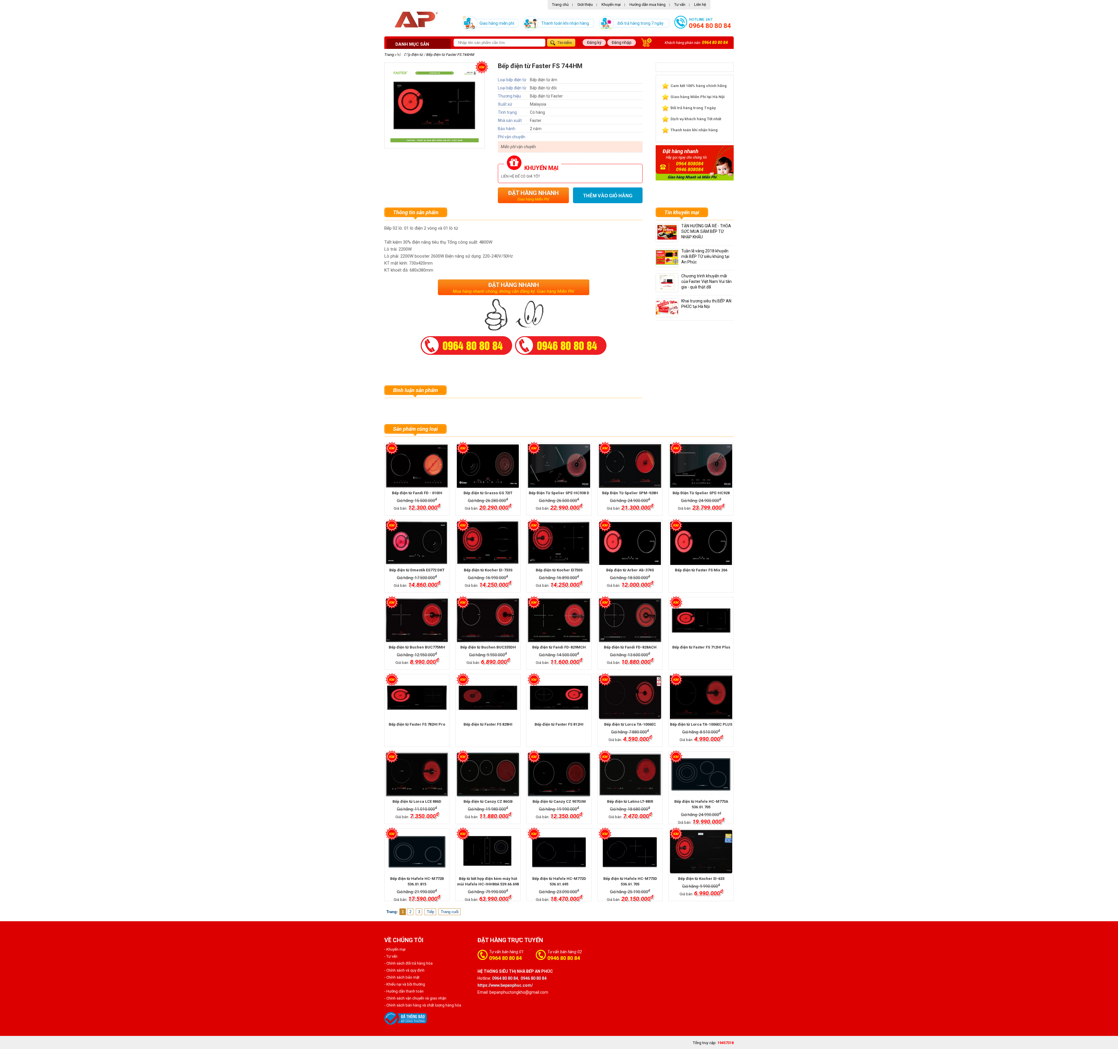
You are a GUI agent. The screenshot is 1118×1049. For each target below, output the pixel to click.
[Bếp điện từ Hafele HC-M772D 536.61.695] (559, 851)
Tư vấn (679, 4)
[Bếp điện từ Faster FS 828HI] (488, 697)
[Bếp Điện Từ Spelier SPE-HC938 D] (559, 466)
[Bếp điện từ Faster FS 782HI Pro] (417, 697)
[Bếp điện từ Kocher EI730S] (559, 543)
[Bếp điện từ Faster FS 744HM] (434, 141)
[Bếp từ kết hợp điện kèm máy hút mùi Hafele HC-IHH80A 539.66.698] (488, 851)
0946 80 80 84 (563, 958)
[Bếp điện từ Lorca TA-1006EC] (630, 697)
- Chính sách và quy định (404, 970)
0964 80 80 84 (710, 25)
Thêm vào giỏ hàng (607, 195)
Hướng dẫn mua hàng (647, 4)
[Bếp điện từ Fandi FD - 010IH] (417, 466)
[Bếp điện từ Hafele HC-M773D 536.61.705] (630, 851)
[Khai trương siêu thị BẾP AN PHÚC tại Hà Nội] (670, 313)
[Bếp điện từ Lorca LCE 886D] (417, 774)
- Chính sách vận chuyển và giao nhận (415, 998)
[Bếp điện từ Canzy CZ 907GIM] (559, 774)
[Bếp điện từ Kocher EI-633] (701, 851)
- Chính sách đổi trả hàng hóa (408, 963)
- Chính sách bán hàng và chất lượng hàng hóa (422, 1005)
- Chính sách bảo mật (402, 977)
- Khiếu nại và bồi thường (404, 984)
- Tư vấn (390, 956)
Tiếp (430, 912)
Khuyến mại (611, 4)
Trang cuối (450, 912)
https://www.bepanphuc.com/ (505, 985)
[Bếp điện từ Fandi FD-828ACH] (630, 620)
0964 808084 (689, 163)
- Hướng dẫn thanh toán (404, 991)
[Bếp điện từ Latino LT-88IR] (630, 774)
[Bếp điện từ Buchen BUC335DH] (488, 620)
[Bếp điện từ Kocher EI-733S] (488, 543)
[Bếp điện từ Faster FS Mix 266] (701, 543)
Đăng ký (594, 42)
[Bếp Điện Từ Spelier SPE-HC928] (701, 466)
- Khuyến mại (395, 949)
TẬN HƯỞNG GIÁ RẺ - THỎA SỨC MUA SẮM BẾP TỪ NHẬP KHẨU (706, 231)
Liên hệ (700, 4)
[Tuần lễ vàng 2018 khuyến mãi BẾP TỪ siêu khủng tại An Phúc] (672, 263)
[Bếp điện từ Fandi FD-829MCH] (559, 620)
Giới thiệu (585, 4)
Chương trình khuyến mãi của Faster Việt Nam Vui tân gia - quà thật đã (706, 281)
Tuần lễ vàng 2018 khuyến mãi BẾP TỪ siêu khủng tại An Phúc (705, 256)
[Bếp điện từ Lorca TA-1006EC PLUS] (701, 697)
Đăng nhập (621, 42)
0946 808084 (689, 169)
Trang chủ (560, 4)
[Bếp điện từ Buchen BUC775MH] (417, 620)
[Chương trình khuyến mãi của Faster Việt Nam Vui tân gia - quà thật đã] (667, 288)
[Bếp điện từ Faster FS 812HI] (559, 697)
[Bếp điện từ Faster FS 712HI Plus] (701, 620)
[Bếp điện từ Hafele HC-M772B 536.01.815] (417, 851)
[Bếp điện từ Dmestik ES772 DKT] (417, 543)
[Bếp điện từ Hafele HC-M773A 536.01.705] (701, 774)
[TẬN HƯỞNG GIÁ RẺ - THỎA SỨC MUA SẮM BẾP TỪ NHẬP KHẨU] (667, 238)
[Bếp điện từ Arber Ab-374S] (630, 543)
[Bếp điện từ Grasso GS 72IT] (488, 466)
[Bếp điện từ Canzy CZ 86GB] (488, 774)
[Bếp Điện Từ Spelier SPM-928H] (630, 466)
